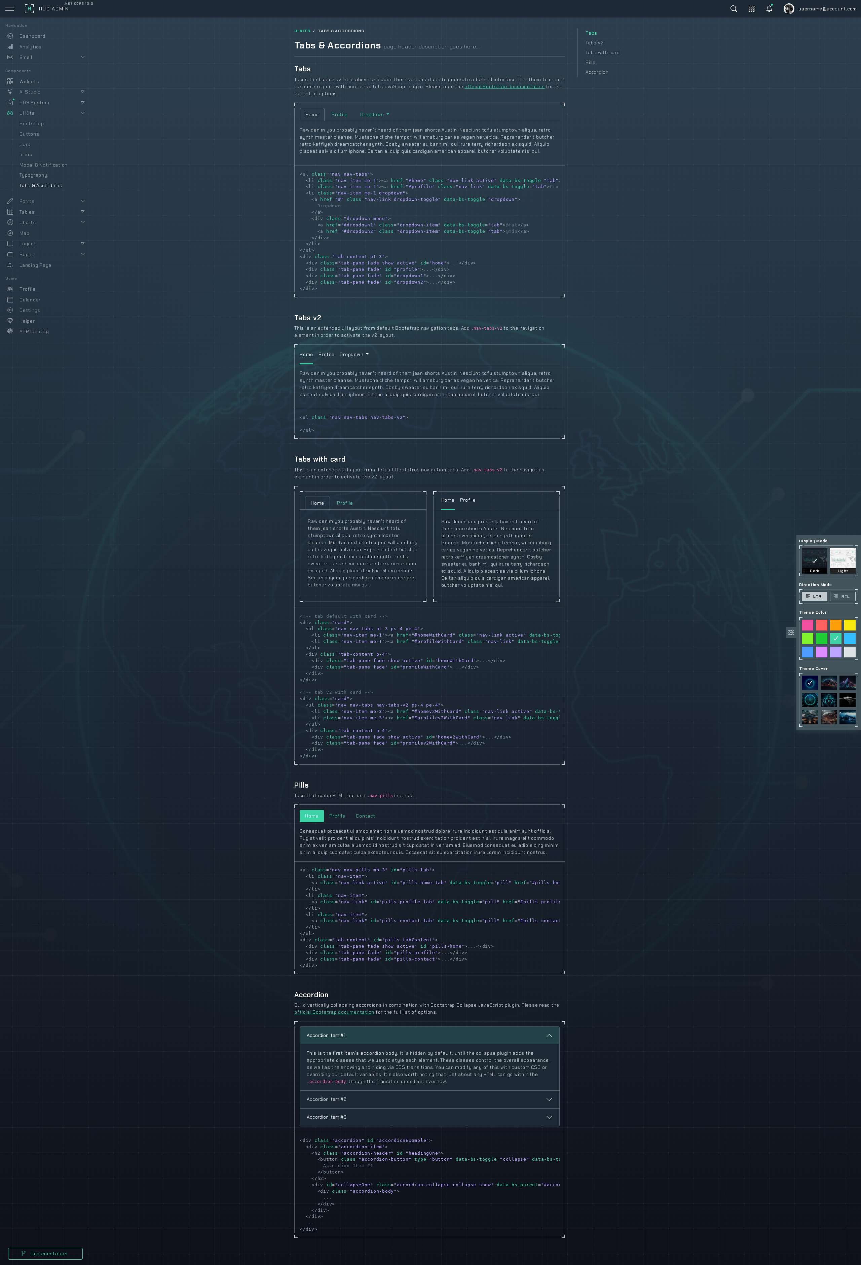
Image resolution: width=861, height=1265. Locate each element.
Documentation (48, 1254)
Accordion (597, 72)
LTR (817, 596)
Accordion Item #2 (326, 1099)
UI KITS (302, 31)
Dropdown (372, 114)
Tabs (591, 33)
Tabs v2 (594, 43)
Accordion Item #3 (326, 1117)
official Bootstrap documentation (504, 86)
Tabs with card (603, 52)
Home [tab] (312, 114)
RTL (845, 596)
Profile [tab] (339, 114)
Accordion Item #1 (326, 1035)
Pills (591, 62)
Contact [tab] (365, 816)
